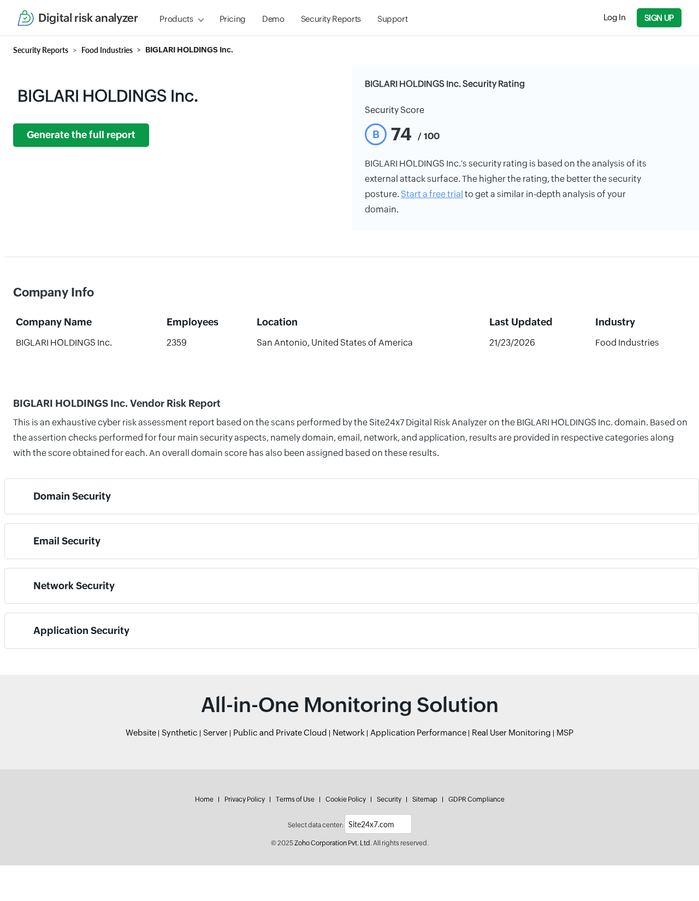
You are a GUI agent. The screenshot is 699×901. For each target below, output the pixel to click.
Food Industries (107, 50)
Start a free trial (432, 194)
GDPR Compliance (476, 799)
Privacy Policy (244, 799)
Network (349, 732)
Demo (273, 18)
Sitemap (424, 799)
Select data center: (315, 825)
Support (392, 18)
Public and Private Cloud (280, 732)
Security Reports (331, 18)
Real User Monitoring (511, 732)
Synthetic (180, 732)
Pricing (233, 18)
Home (204, 799)
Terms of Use (295, 799)
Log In (614, 17)
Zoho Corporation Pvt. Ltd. (333, 843)
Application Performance (418, 732)
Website (141, 732)
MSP (564, 732)
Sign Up (659, 17)
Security (389, 799)
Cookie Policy (345, 799)
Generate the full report (81, 134)
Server (215, 732)
